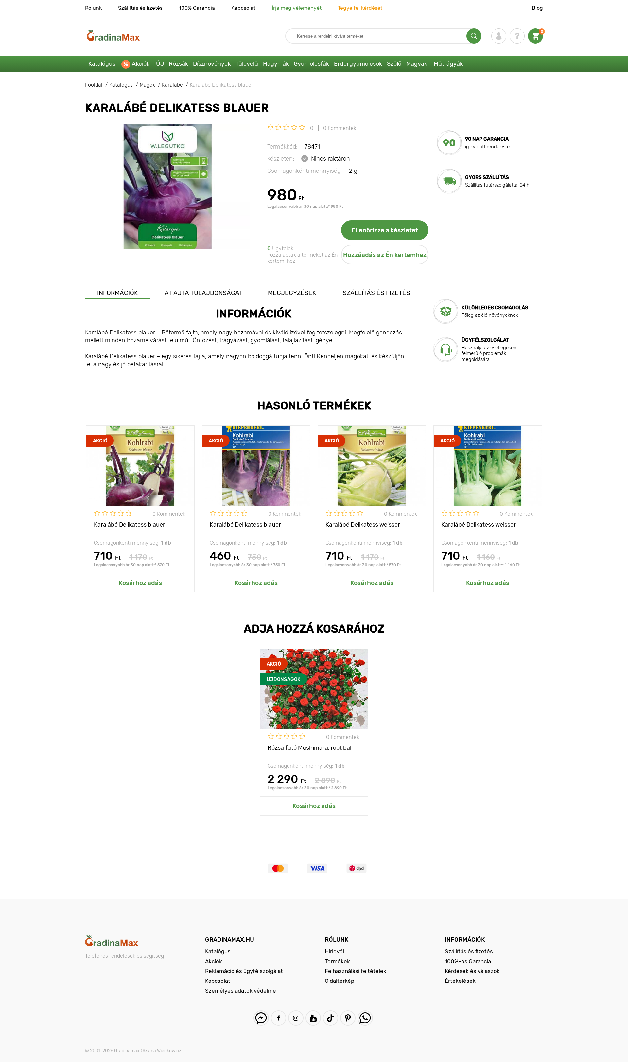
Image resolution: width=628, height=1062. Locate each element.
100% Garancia (197, 8)
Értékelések (460, 981)
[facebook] (278, 1018)
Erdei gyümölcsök (358, 63)
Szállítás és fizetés (140, 8)
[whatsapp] (365, 1018)
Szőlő (394, 63)
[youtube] (313, 1018)
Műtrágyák (448, 63)
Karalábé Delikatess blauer (129, 524)
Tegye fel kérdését (360, 8)
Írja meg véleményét (297, 8)
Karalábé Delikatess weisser (362, 524)
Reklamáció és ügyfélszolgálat (244, 971)
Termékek (337, 961)
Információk (117, 293)
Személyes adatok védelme (240, 990)
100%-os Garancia (468, 961)
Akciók (140, 63)
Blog (537, 8)
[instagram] (296, 1018)
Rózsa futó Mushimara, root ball (310, 747)
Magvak (416, 63)
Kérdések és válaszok (472, 971)
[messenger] (261, 1018)
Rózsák (178, 63)
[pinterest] (348, 1018)
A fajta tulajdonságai (203, 293)
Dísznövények (212, 63)
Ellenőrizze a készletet (385, 230)
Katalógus (101, 63)
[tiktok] (330, 1018)
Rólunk (93, 8)
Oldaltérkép (339, 981)
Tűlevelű (247, 63)
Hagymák (276, 63)
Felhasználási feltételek (355, 971)
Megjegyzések (292, 293)
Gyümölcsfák (311, 63)
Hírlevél (334, 951)
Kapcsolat (243, 8)
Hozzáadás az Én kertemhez (385, 255)
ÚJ (160, 63)
